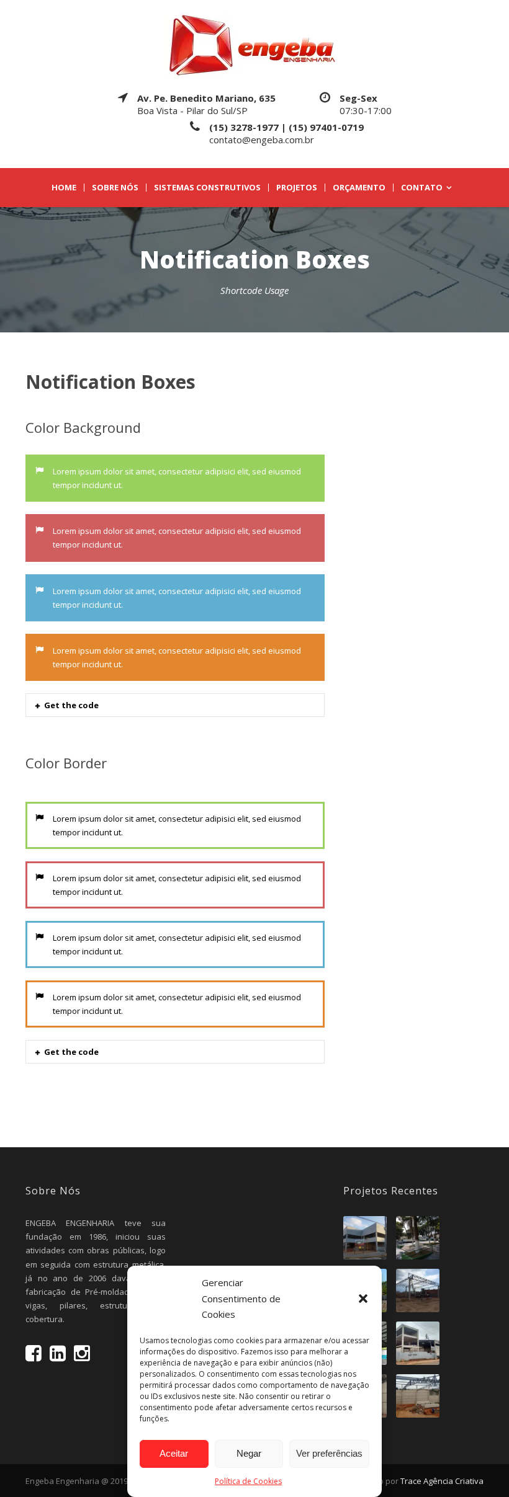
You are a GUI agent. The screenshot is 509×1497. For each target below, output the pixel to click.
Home (64, 188)
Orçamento (359, 188)
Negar (248, 1453)
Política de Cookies (248, 1481)
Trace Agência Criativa (442, 1480)
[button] (363, 1298)
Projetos (296, 188)
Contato (422, 188)
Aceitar (174, 1453)
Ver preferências (329, 1453)
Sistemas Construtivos (207, 188)
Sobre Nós (115, 188)
